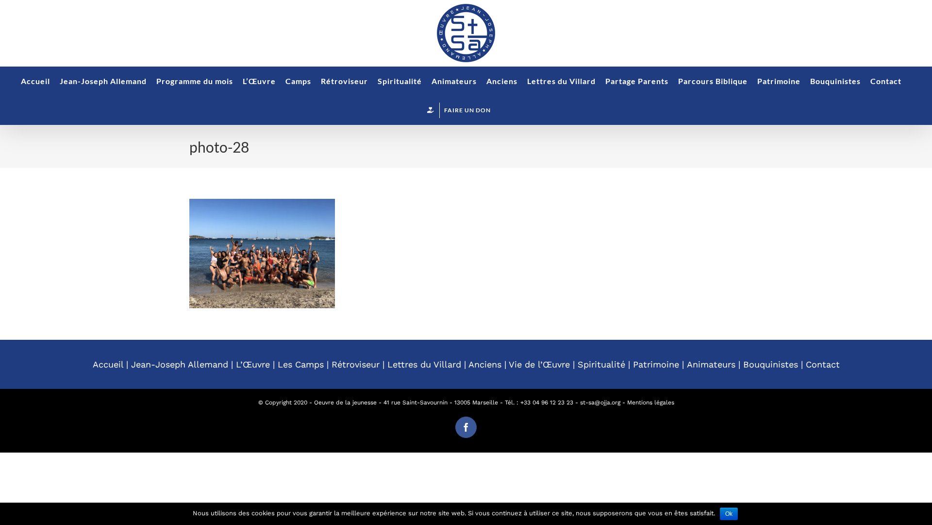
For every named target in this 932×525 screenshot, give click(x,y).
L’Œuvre (253, 364)
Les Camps (301, 364)
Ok (728, 513)
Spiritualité (601, 364)
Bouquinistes (770, 364)
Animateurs (711, 364)
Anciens (484, 364)
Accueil (108, 364)
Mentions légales (650, 402)
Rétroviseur (356, 364)
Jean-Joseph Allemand (179, 364)
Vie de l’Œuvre (539, 364)
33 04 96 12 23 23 (548, 402)
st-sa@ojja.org (600, 402)
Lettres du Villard (424, 364)
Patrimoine (656, 364)
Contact (823, 364)
